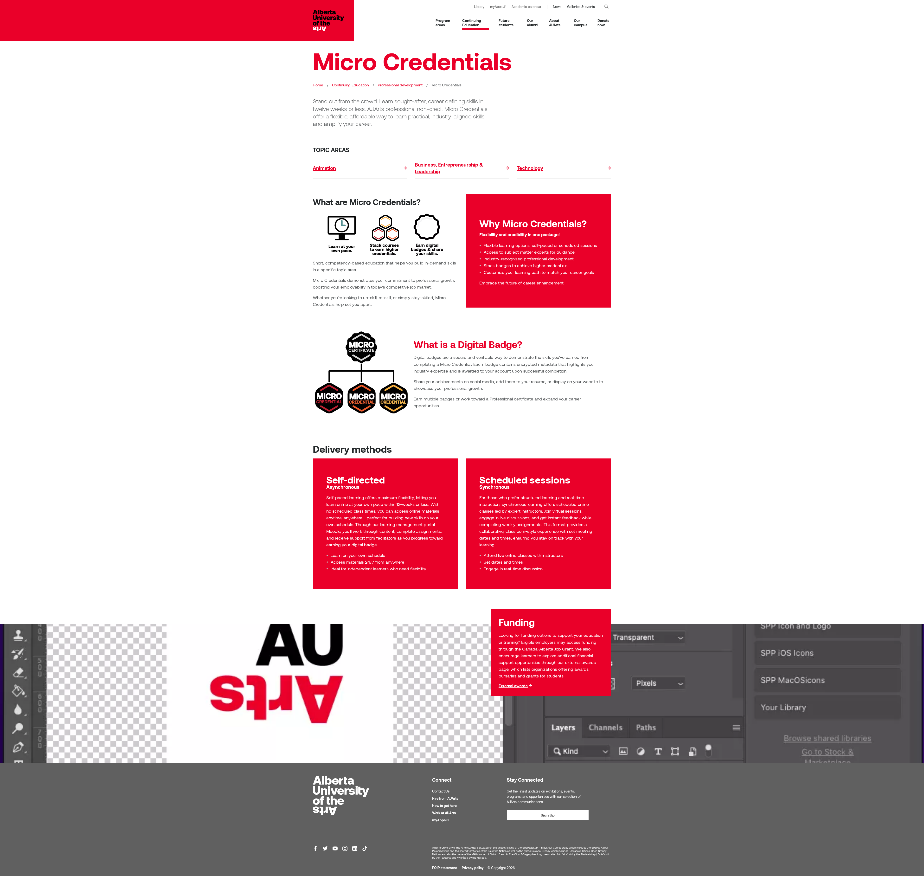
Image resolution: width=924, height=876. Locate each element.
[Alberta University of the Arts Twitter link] (325, 848)
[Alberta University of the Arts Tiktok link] (365, 848)
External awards (513, 685)
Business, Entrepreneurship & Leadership (449, 168)
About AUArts (554, 22)
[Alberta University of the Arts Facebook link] (315, 848)
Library (479, 7)
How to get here (444, 806)
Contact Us (441, 791)
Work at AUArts (444, 813)
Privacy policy (473, 868)
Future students (506, 22)
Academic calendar (526, 7)
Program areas (443, 22)
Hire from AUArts (445, 798)
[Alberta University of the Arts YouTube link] (335, 848)
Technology (530, 168)
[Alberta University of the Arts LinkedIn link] (355, 848)
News (557, 7)
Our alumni (532, 22)
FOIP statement (444, 868)
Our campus (580, 22)
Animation (324, 168)
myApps (499, 7)
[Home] (333, 20)
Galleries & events (581, 7)
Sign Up (548, 815)
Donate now (603, 22)
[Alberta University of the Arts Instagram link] (345, 848)
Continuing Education (471, 22)
